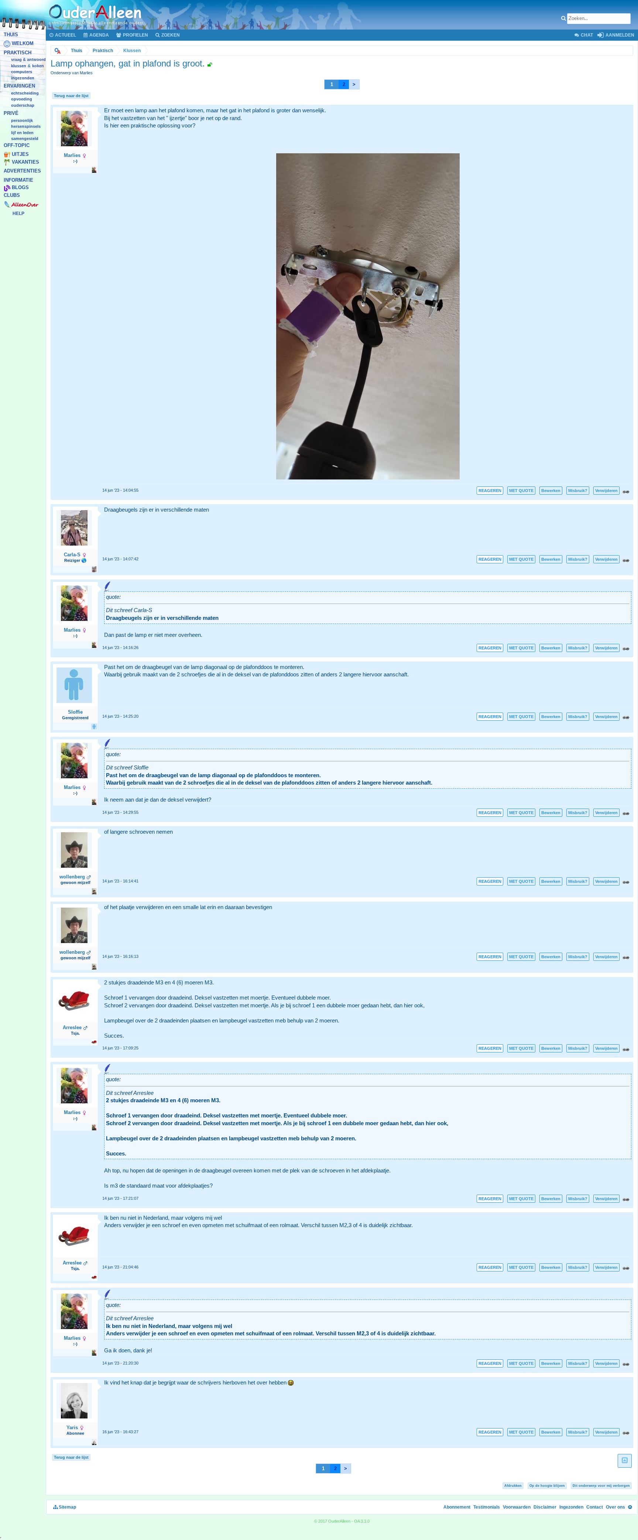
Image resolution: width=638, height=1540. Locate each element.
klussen (18, 66)
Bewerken (550, 490)
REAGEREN (489, 490)
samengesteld (24, 139)
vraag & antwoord (28, 60)
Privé (11, 113)
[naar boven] (625, 1461)
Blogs (20, 188)
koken (38, 66)
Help (18, 213)
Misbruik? (577, 490)
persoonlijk (22, 120)
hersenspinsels (26, 126)
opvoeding (21, 99)
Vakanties (25, 162)
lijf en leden (22, 132)
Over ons (615, 1507)
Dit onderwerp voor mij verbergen (601, 1486)
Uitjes (20, 154)
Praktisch (17, 52)
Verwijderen (606, 490)
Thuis (11, 34)
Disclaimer (545, 1507)
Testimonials (486, 1507)
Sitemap (67, 1507)
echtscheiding (25, 93)
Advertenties (22, 171)
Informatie (18, 180)
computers (21, 72)
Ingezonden (22, 78)
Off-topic (17, 145)
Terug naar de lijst (71, 95)
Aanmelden (619, 35)
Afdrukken (513, 1486)
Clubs (12, 195)
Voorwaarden (517, 1507)
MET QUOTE (521, 490)
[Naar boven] (630, 1507)
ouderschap (22, 105)
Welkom (23, 44)
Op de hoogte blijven (547, 1486)
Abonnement (456, 1507)
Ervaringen (19, 86)
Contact (594, 1507)
